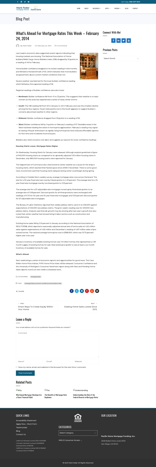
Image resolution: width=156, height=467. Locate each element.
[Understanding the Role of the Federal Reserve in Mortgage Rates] (80, 390)
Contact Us (21, 434)
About (86, 8)
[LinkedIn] (118, 40)
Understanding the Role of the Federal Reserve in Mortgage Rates (85, 396)
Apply (107, 8)
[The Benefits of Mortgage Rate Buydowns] (47, 390)
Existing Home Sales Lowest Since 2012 (80, 306)
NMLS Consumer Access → (70, 440)
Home (78, 8)
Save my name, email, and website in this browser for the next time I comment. (52, 367)
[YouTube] (129, 40)
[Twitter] (124, 40)
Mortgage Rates (36, 276)
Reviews (117, 8)
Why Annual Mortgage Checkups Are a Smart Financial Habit (29, 396)
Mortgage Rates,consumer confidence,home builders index (43, 283)
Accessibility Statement (26, 421)
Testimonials (21, 428)
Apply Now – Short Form (26, 424)
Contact (135, 8)
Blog (126, 8)
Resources (96, 8)
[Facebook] (113, 40)
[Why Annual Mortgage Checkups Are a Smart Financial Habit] (19, 390)
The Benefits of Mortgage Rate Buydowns (56, 396)
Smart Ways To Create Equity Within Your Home (35, 306)
